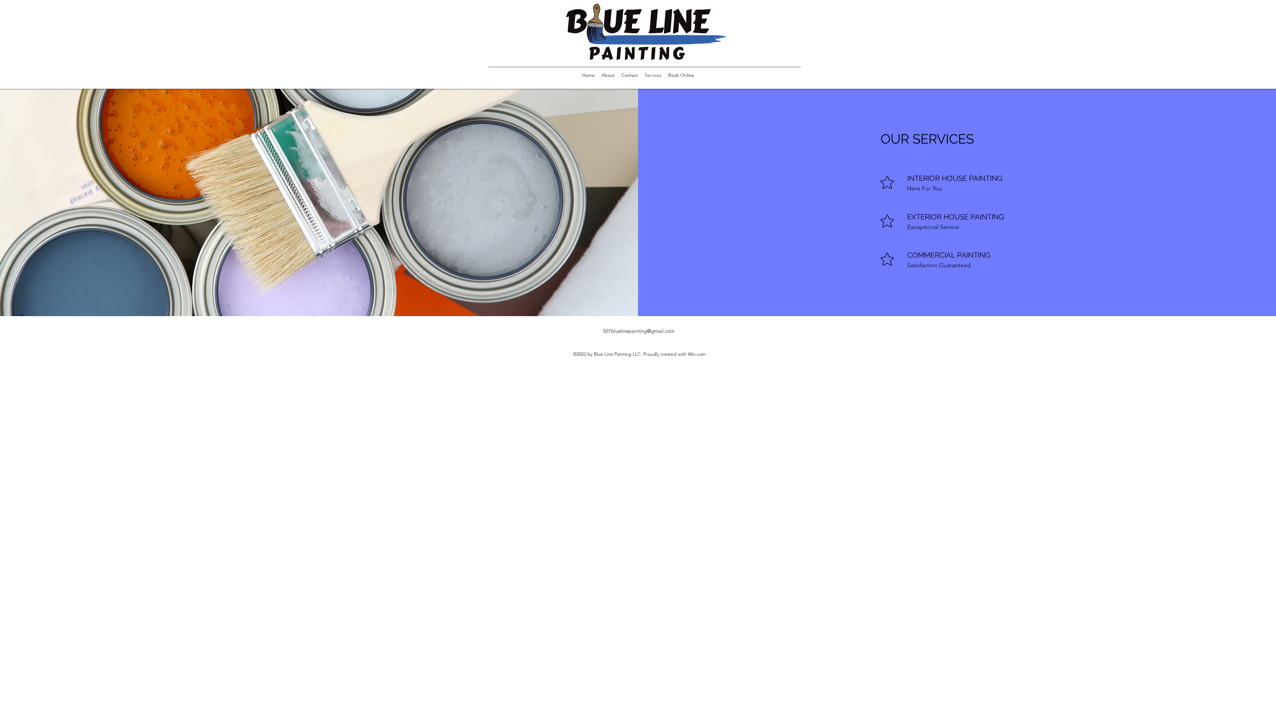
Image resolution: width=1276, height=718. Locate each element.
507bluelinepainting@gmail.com (639, 331)
